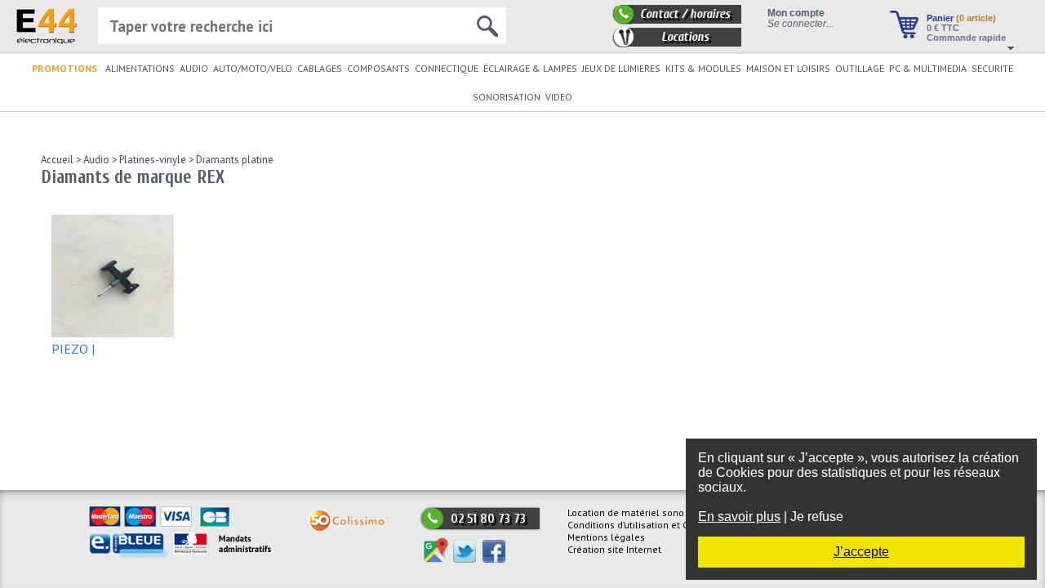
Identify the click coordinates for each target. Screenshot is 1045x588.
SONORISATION (506, 97)
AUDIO (194, 68)
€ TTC (943, 28)
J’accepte (861, 552)
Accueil (57, 160)
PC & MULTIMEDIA (928, 68)
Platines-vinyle (151, 160)
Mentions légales (606, 537)
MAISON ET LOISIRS (788, 68)
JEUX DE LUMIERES (621, 68)
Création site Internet (614, 549)
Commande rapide (966, 37)
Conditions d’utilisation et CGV (633, 525)
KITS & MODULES (703, 68)
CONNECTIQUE (446, 68)
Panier (961, 18)
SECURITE (992, 68)
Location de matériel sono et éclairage (653, 512)
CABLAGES (319, 68)
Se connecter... (800, 23)
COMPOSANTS (378, 68)
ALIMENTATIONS (140, 68)
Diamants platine (233, 160)
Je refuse (816, 516)
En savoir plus (739, 516)
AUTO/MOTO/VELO (252, 68)
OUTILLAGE (859, 68)
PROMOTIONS (64, 68)
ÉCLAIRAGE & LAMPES (530, 68)
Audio (95, 160)
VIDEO (558, 97)
